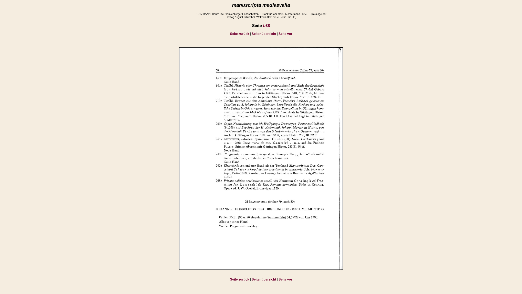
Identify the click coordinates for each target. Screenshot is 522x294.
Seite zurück (239, 34)
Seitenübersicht (264, 34)
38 (266, 25)
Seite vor (285, 34)
